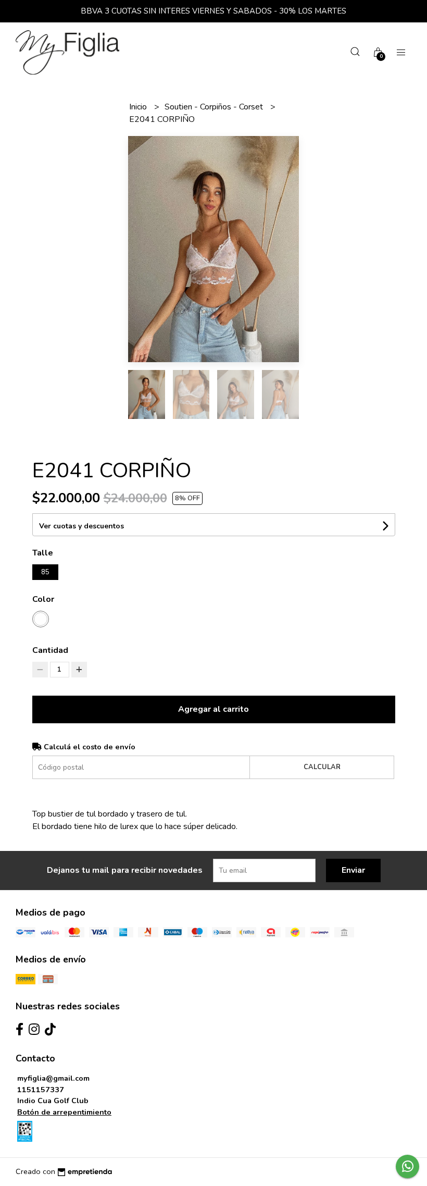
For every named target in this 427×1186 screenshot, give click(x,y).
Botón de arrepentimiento (64, 1112)
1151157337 (40, 1089)
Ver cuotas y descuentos (81, 526)
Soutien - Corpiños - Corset (215, 107)
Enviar (353, 870)
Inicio (139, 107)
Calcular (322, 767)
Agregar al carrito (213, 709)
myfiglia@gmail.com (53, 1078)
